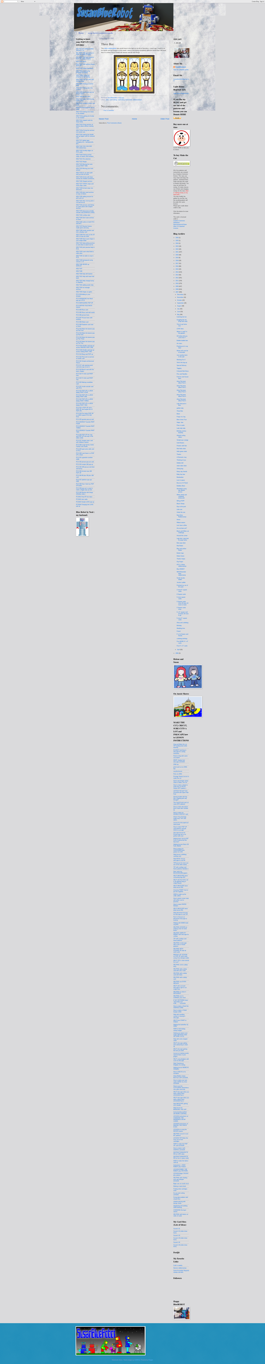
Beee (178, 414)
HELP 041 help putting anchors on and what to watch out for (85, 243)
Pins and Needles (182, 374)
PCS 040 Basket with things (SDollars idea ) (84, 493)
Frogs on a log (181, 416)
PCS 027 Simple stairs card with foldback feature (84, 441)
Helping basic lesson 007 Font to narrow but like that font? (180, 840)
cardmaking (121, 100)
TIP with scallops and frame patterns (179, 939)
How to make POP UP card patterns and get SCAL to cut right (180, 828)
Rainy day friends (182, 471)
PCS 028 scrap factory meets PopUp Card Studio (85, 445)
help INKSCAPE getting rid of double (180, 1104)
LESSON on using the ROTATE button (180, 1130)
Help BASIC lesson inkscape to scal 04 (179, 859)
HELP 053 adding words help (84, 285)
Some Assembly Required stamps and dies (181, 1271)
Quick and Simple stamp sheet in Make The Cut (180, 781)
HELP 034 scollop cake (83, 215)
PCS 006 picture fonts (82, 315)
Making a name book (179, 1186)
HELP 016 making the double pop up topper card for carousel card (85, 136)
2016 (177, 266)
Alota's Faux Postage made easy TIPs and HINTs (179, 818)
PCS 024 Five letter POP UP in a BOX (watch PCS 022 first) (84, 415)
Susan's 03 (176, 1235)
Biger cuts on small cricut (181, 1183)
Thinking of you (181, 460)
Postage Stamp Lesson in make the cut (181, 777)
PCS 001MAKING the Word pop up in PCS (84, 299)
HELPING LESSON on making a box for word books (180, 928)
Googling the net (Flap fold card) (182, 320)
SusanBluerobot (180, 67)
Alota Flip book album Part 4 (181, 395)
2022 (177, 249)
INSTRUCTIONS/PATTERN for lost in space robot (181, 1157)
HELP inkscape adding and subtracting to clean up (180, 1044)
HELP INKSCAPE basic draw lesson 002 (180, 886)
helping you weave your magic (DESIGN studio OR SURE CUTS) (180, 1034)
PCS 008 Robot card (82, 322)
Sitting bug (180, 468)
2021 (177, 252)
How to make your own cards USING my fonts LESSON (180, 1081)
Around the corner (182, 535)
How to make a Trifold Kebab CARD (180, 1011)
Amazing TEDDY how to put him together (180, 890)
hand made (128, 100)
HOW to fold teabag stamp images (179, 1029)
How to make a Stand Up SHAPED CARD (180, 1006)
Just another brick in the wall (182, 355)
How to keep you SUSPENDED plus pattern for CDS (179, 850)
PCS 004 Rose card (82, 310)
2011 (177, 280)
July (178, 309)
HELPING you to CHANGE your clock (179, 996)
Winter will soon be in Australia (182, 351)
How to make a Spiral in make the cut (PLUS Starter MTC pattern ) (180, 786)
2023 (177, 246)
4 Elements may (182, 457)
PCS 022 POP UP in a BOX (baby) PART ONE (84, 395)
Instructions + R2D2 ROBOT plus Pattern (179, 1165)
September (180, 303)
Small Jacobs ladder (181, 578)
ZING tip (175, 764)
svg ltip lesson (177, 771)
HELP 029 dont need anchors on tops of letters (85, 193)
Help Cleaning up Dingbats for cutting (179, 1064)
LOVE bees (180, 328)
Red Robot (180, 545)
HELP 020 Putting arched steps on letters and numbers (85, 155)
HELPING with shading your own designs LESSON (180, 1179)
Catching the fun (182, 317)
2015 (177, 269)
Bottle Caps (180, 553)
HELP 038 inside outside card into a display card (85, 231)
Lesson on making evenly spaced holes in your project (181, 1054)
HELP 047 (79, 268)
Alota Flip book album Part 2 (181, 386)
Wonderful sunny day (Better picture (182, 490)
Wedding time (181, 628)
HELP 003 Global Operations (84, 68)
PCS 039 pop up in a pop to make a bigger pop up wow (84, 489)
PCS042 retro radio (81, 499)
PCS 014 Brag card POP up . (85, 354)
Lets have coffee (182, 525)
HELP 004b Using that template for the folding (83, 76)
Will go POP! (180, 501)
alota (107, 100)
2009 (177, 286)
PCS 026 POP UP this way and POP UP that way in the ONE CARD (84, 436)
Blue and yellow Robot (181, 549)
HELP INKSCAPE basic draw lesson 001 (180, 909)
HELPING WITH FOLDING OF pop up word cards (179, 950)
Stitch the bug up (182, 362)
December (180, 294)
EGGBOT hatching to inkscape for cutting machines (179, 751)
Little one (179, 509)
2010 (177, 283)
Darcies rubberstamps (180, 1268)
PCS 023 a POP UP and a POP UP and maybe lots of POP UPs (84, 409)
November (180, 297)
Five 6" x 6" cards (182, 646)
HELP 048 (79, 271)
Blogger (150, 1360)
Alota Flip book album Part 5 (181, 399)
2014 (177, 272)
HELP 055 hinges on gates (84, 292)
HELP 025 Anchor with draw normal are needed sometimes (85, 177)
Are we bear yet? (182, 528)
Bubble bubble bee (182, 340)
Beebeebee (180, 477)
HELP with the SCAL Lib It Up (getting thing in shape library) (180, 881)
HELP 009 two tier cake (83, 96)
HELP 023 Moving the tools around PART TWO (84, 165)
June (178, 311)
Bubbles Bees (181, 486)
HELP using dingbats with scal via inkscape (181, 1059)
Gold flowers (180, 443)
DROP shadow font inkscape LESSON (179, 760)
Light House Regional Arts (181, 93)
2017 (177, 263)
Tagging (179, 368)
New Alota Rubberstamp (181, 515)
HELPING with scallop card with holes (180, 974)
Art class (179, 343)
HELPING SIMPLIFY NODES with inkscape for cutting (181, 934)
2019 (177, 257)
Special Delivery (181, 365)
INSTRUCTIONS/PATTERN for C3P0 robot (180, 1153)
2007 (177, 292)
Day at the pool (181, 506)
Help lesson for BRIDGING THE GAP (179, 1108)
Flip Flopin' (180, 561)
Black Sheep (180, 503)
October (179, 300)
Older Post (164, 119)
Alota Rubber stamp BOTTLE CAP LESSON (180, 1076)
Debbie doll (180, 463)
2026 (177, 237)
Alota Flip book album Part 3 (181, 391)
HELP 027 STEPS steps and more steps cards (84, 184)
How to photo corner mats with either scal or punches (181, 900)
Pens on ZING (177, 774)
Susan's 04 (176, 1242)
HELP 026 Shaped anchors (84, 181)
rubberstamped (137, 100)
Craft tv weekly (177, 1265)
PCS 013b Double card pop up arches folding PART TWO (85, 350)
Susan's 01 (176, 1228)
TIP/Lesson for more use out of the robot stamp (180, 863)
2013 (177, 275)
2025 (177, 240)
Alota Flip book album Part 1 (181, 382)
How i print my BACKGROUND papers (180, 872)
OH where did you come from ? (182, 336)
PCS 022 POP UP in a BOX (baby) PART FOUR (84, 391)
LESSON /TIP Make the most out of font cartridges (180, 1139)
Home (81, 33)
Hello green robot (182, 451)
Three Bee (180, 411)
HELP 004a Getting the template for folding (83, 71)
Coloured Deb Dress (183, 371)
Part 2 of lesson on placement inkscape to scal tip (180, 918)
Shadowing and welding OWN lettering (180, 1206)
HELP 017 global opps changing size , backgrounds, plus (85, 142)
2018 (177, 260)
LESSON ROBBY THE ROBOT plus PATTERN (180, 1170)
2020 (177, 255)
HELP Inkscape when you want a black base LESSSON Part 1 (181, 1093)
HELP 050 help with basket (84, 274)
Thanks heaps (181, 559)
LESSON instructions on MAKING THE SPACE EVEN (180, 1125)
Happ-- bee (180, 422)
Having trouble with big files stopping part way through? (180, 798)
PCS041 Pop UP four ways (84, 496)
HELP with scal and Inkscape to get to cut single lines (180, 987)
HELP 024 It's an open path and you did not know (84, 173)
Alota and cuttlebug (182, 622)
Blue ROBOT (181, 569)
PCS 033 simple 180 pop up (84, 464)
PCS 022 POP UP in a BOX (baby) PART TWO (84, 404)
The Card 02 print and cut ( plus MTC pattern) (181, 803)
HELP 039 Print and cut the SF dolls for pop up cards (85, 235)
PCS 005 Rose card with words (85, 312)
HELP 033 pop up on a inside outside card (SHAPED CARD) (85, 211)
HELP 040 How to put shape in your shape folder (85, 239)
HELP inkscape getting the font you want (180, 1049)
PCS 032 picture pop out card (85, 462)
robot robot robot (182, 465)
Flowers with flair (182, 445)
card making (113, 100)
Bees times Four (182, 419)
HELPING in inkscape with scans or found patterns (180, 944)
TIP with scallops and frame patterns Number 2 (180, 868)
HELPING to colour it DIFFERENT (179, 992)
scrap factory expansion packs (100, 33)
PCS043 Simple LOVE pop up (85, 502)
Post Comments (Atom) (114, 123)
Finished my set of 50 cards (182, 586)
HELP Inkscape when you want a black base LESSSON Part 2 (181, 1099)
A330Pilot (137, 1360)
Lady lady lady (181, 428)
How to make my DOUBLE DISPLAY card (180, 813)
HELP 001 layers (81, 61)
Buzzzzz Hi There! (182, 483)
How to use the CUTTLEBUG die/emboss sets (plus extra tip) (181, 1087)
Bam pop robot (181, 543)
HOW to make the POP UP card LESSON (180, 1144)
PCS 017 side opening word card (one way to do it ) (84, 366)
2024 (177, 243)
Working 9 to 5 (181, 359)
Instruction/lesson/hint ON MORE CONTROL (180, 1112)
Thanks (179, 454)
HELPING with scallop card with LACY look (180, 969)
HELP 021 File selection (83, 159)
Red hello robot (181, 448)
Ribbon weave (181, 522)
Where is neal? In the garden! (182, 332)
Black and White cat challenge (183, 531)
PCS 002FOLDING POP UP (84, 303)
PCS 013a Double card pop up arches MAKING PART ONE (85, 346)
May (178, 314)
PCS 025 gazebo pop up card (85, 419)
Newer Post (103, 119)
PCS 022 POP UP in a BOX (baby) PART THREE (84, 399)
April (178, 649)
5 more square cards (181, 597)
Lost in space (181, 480)
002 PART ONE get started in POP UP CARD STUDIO (85, 53)
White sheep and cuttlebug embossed (182, 496)
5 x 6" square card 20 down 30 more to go (183, 613)
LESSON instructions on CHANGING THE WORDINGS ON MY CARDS (180, 1118)
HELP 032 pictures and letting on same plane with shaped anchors (85, 206)
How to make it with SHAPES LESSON (179, 1148)
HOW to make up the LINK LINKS (179, 895)
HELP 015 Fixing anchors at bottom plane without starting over (84, 126)
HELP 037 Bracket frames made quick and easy (84, 227)
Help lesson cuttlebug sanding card (179, 855)
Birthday (179, 625)
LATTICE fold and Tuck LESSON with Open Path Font (181, 792)
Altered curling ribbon (181, 436)
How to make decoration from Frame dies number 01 (180, 808)
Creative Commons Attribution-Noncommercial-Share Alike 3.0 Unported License (180, 224)
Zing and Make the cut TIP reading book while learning (180, 746)
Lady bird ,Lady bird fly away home (183, 539)
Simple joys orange (182, 440)
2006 (177, 653)
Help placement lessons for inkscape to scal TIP (180, 913)
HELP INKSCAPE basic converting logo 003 (180, 876)
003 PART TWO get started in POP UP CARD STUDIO (85, 58)
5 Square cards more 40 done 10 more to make (182, 603)
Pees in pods (181, 425)
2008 (177, 289)
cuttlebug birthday (182, 638)
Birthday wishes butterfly (181, 431)
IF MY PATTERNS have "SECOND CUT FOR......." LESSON (180, 1001)
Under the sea (181, 512)
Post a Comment (109, 110)
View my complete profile (181, 69)
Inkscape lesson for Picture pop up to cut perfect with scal (179, 834)
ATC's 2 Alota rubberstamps (181, 565)
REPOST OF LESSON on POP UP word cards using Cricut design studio (181, 956)
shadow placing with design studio (179, 1202)
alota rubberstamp (110, 48)
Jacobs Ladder (181, 582)
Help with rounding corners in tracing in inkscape (179, 1016)
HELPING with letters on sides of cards (180, 1215)
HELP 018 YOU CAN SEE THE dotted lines (84, 147)
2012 (177, 277)
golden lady (180, 408)
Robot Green (180, 556)
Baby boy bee (181, 474)
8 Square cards (181, 594)
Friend (178, 631)
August (179, 306)
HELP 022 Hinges (81, 161)
